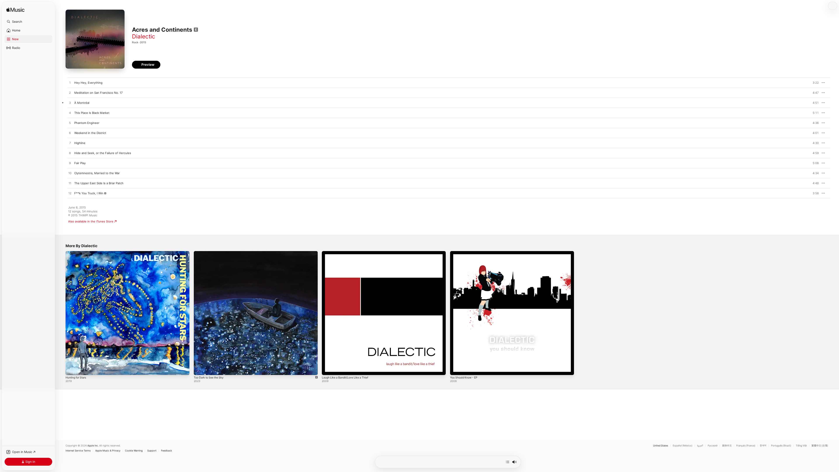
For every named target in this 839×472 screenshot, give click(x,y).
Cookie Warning (134, 450)
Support (151, 450)
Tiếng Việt (801, 445)
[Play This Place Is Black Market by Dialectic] (70, 113)
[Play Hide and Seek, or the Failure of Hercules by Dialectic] (70, 153)
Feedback (166, 450)
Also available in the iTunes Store (90, 221)
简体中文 (727, 445)
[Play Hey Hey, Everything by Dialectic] (70, 83)
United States (660, 445)
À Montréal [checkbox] (81, 102)
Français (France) (745, 445)
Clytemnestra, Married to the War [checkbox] (97, 173)
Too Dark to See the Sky (210, 253)
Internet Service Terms (78, 450)
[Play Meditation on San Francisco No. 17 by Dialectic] (70, 93)
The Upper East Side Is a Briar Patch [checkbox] (98, 183)
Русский (713, 445)
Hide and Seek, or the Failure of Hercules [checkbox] (102, 153)
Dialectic (143, 36)
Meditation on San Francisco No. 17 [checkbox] (98, 92)
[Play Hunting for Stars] (71, 369)
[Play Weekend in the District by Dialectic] (70, 133)
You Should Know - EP (465, 253)
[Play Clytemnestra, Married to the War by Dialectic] (70, 173)
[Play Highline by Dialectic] (70, 143)
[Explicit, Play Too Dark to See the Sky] (199, 369)
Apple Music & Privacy (107, 450)
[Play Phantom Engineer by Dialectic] (70, 123)
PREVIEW (814, 82)
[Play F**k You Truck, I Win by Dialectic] (70, 193)
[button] (28, 21)
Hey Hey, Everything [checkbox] (88, 82)
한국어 (763, 445)
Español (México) (682, 445)
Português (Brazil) (781, 445)
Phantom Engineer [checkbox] (86, 123)
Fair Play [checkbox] (80, 163)
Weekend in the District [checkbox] (90, 133)
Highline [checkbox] (79, 143)
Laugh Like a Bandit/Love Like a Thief (347, 253)
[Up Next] (507, 462)
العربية (700, 445)
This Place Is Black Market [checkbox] (91, 113)
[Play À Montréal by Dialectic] (70, 103)
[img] (15, 9)
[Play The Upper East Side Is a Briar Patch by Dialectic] (70, 183)
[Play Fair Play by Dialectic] (70, 163)
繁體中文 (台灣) (819, 445)
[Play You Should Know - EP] (455, 369)
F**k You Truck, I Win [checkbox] (88, 193)
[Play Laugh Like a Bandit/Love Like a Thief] (327, 369)
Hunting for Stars (77, 253)
